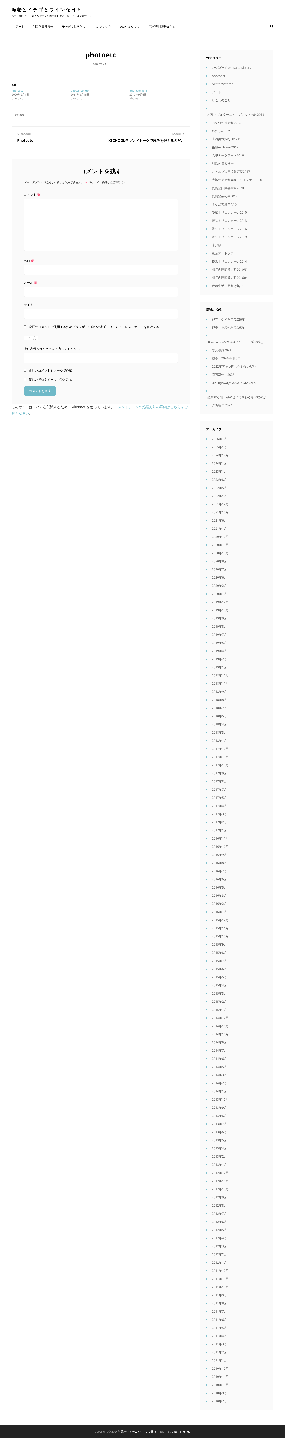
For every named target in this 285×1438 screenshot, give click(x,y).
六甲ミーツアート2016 (228, 155)
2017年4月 (219, 806)
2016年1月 (219, 912)
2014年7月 (219, 1050)
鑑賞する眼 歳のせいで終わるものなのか (236, 397)
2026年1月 (219, 439)
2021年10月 (220, 512)
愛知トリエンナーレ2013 (229, 220)
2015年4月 (219, 985)
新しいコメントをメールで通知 (50, 370)
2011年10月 (220, 1287)
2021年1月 (219, 528)
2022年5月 (219, 488)
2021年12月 (220, 504)
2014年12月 (220, 1018)
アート (20, 26)
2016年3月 (219, 895)
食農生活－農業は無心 (227, 286)
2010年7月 (219, 1401)
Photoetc (17, 90)
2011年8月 (219, 1303)
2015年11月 (220, 928)
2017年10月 (220, 765)
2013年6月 (219, 1132)
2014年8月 (219, 1042)
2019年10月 (220, 610)
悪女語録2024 (221, 350)
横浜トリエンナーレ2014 (229, 261)
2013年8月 (219, 1116)
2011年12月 (220, 1270)
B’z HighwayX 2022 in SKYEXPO (234, 383)
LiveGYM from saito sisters (231, 67)
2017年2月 (219, 822)
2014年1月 (219, 1091)
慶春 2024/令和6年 (226, 358)
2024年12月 (220, 455)
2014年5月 (219, 1067)
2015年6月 (219, 969)
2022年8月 (219, 479)
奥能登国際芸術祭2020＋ (229, 188)
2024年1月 (219, 463)
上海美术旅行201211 (226, 139)
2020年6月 (219, 577)
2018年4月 (219, 724)
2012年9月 (219, 1197)
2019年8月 (219, 626)
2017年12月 (220, 749)
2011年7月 (219, 1311)
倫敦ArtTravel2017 (225, 147)
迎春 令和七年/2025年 (228, 327)
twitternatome (222, 84)
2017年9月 (219, 773)
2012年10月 (220, 1189)
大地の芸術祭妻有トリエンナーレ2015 (238, 180)
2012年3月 (219, 1246)
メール (30, 282)
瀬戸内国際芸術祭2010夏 (229, 269)
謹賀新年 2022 (222, 405)
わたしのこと (221, 131)
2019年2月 (219, 659)
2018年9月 (219, 691)
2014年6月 (219, 1058)
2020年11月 (220, 545)
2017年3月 (219, 814)
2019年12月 (220, 602)
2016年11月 (220, 838)
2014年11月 (220, 1026)
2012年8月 (219, 1205)
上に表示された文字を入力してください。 (53, 349)
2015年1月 (219, 1010)
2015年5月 (219, 977)
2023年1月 (219, 471)
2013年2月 (219, 1156)
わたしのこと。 (130, 26)
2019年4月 (219, 651)
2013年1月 (219, 1164)
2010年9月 (219, 1393)
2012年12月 (220, 1173)
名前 (29, 260)
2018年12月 (220, 675)
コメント (32, 194)
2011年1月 (219, 1360)
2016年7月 (219, 871)
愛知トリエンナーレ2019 (229, 237)
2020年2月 (219, 585)
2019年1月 (219, 667)
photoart (19, 114)
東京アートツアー (224, 253)
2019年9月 (219, 618)
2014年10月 (220, 1034)
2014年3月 (219, 1075)
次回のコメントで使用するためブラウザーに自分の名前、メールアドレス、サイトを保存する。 (95, 327)
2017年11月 (220, 757)
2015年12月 (220, 920)
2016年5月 (219, 887)
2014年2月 (219, 1083)
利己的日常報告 (43, 26)
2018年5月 (219, 716)
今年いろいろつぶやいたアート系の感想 (235, 342)
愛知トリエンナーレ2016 (229, 229)
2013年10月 (220, 1099)
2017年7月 (219, 789)
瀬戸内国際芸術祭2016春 (229, 278)
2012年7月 (219, 1213)
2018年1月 (219, 740)
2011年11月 (220, 1279)
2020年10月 (220, 553)
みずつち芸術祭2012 (226, 123)
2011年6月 (219, 1319)
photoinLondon (80, 90)
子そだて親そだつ (73, 26)
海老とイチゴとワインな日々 (46, 9)
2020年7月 (219, 569)
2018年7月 (219, 708)
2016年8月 (219, 863)
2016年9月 (219, 855)
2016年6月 (219, 879)
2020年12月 (220, 537)
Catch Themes (181, 1431)
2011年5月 (219, 1328)
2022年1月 (219, 496)
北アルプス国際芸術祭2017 (231, 172)
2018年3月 (219, 732)
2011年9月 (219, 1295)
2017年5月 (219, 798)
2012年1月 (219, 1262)
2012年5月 (219, 1230)
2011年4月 (219, 1336)
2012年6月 (219, 1222)
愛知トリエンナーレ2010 (229, 212)
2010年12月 (220, 1368)
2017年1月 (219, 830)
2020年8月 (219, 561)
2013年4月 (219, 1148)
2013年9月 (219, 1107)
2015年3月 (219, 993)
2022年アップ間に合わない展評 (234, 366)
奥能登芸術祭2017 (225, 196)
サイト (28, 305)
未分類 (216, 245)
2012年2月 (219, 1254)
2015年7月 (219, 961)
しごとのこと (102, 26)
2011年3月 (219, 1344)
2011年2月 (219, 1352)
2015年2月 (219, 1001)
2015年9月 (219, 944)
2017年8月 (219, 781)
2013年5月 (219, 1140)
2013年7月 (219, 1124)
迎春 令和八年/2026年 (228, 319)
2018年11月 (220, 683)
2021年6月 (219, 520)
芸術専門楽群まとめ (162, 26)
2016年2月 (219, 904)
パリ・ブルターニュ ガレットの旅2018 (235, 114)
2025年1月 (219, 447)
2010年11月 (220, 1377)
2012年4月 (219, 1238)
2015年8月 (219, 952)
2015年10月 (220, 936)
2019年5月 (219, 643)
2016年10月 (220, 846)
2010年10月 (220, 1385)
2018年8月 (219, 700)
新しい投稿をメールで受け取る (50, 379)
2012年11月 (220, 1181)
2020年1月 (219, 594)
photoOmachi (138, 90)
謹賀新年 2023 (223, 374)
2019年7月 (219, 634)
